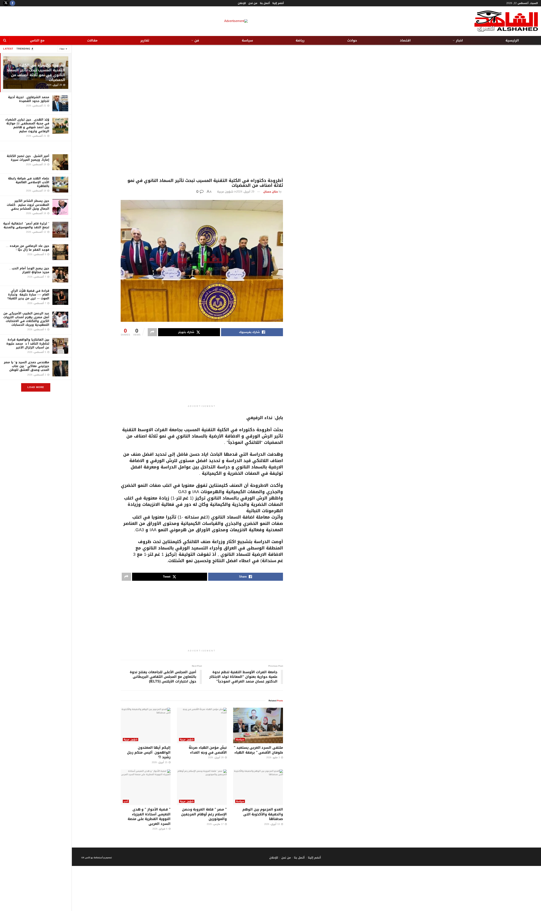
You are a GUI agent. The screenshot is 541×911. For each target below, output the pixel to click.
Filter (62, 49)
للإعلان (242, 3)
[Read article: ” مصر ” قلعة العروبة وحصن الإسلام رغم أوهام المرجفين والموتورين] (202, 787)
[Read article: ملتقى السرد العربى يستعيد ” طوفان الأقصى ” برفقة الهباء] (258, 725)
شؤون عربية (225, 191)
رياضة (300, 40)
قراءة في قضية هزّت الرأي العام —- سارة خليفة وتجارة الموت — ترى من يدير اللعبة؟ (28, 294)
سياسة (247, 40)
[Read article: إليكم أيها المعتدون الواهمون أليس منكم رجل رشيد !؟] (146, 725)
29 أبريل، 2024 (245, 191)
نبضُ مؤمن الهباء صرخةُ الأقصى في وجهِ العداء (208, 749)
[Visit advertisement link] (35, 146)
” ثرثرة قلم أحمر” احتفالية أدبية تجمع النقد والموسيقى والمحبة (26, 225)
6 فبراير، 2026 (160, 829)
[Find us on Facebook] (12, 3)
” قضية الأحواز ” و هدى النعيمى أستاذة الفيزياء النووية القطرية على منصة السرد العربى (149, 816)
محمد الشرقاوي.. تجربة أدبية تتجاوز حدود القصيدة (28, 99)
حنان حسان (270, 191)
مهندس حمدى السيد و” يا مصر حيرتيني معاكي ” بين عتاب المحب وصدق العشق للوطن (26, 366)
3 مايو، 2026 (273, 757)
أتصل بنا (265, 3)
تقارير (144, 40)
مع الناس (37, 40)
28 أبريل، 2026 (216, 757)
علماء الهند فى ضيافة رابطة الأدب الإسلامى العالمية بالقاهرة (28, 182)
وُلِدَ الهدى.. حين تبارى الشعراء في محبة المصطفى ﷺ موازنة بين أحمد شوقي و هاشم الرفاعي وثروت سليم (27, 125)
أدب (126, 801)
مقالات (92, 40)
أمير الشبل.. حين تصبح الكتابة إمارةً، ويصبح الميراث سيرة (28, 158)
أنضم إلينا (278, 3)
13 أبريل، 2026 (272, 824)
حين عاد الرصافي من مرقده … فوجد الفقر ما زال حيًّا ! (27, 248)
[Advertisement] (201, 111)
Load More (35, 387)
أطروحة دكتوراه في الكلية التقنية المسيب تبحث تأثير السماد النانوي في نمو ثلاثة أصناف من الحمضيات (36, 72)
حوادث (352, 40)
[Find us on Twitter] (6, 3)
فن (196, 40)
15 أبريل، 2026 (160, 762)
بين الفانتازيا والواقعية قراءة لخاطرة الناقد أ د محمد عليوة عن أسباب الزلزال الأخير (27, 343)
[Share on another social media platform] (152, 332)
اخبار (459, 40)
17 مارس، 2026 (215, 824)
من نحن (252, 3)
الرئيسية (512, 40)
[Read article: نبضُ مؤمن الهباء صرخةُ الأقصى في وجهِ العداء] (202, 725)
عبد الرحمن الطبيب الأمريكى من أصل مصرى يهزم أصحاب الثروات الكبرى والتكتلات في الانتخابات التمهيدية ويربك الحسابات (26, 319)
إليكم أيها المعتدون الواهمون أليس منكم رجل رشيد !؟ (149, 752)
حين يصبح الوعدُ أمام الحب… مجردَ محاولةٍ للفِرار (29, 270)
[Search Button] (4, 40)
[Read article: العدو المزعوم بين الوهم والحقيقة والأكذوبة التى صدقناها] (258, 787)
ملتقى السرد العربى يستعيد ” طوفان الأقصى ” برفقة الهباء (258, 749)
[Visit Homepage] (506, 21)
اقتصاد (405, 40)
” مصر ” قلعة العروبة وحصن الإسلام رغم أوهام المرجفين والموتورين (204, 814)
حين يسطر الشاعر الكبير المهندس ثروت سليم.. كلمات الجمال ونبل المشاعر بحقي (28, 204)
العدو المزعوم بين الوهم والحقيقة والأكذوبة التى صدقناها (262, 814)
